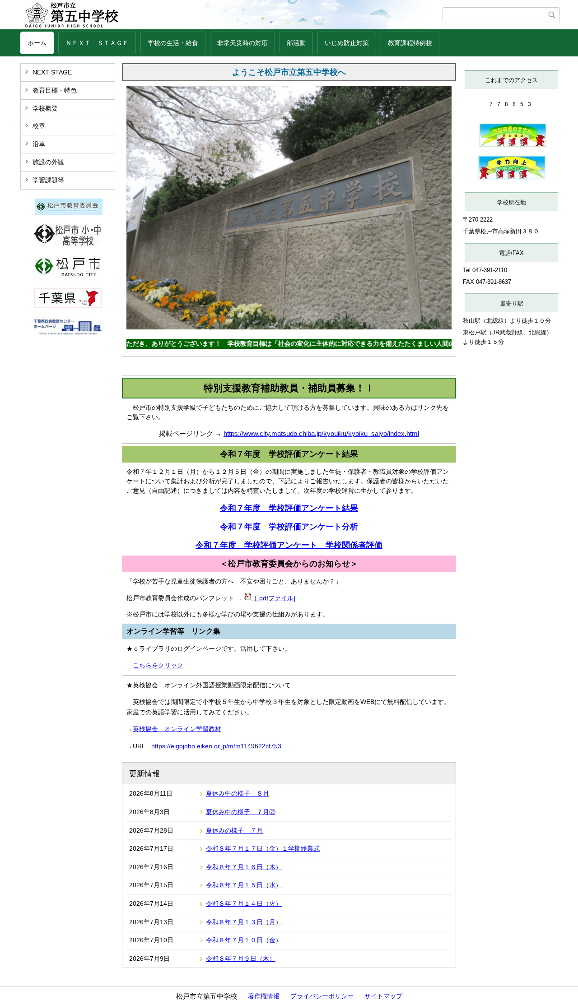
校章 (39, 126)
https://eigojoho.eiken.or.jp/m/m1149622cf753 (216, 746)
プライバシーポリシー (322, 996)
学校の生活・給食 (173, 42)
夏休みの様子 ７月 (234, 830)
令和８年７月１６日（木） (244, 867)
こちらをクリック (158, 665)
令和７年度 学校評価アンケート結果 (289, 508)
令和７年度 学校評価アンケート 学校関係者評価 (289, 545)
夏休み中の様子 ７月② (240, 811)
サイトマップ (383, 996)
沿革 (39, 144)
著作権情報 (264, 996)
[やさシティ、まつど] (68, 275)
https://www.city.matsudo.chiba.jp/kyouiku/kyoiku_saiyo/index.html (321, 433)
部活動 (296, 42)
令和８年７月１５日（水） (244, 885)
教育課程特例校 (410, 42)
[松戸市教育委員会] (69, 212)
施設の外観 (48, 162)
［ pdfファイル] (273, 598)
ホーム (37, 42)
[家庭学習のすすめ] (512, 145)
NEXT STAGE (52, 72)
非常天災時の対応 (242, 42)
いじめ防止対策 (347, 42)
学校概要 (45, 108)
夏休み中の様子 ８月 (237, 793)
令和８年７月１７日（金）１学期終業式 (263, 848)
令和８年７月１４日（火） (244, 903)
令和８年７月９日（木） (240, 958)
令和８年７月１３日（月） (244, 922)
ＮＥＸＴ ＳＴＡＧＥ (97, 42)
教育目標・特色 (55, 90)
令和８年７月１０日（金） (244, 940)
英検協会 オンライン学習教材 (177, 728)
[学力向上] (511, 178)
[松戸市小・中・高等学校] (68, 244)
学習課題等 (48, 180)
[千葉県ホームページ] (68, 305)
